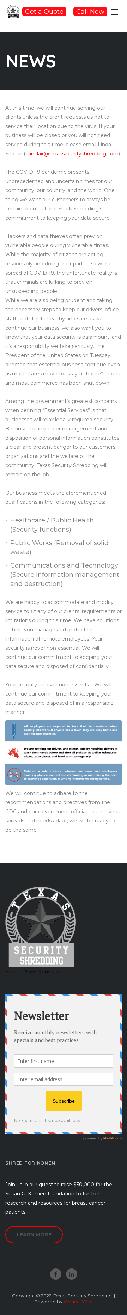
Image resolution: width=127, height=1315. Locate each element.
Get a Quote (44, 12)
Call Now (90, 12)
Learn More (34, 1234)
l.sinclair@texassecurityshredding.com (72, 154)
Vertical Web (78, 1301)
